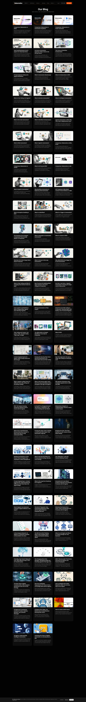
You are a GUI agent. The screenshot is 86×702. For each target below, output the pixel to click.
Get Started (69, 3)
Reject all (66, 699)
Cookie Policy (14, 700)
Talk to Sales (63, 3)
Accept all (71, 699)
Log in (59, 3)
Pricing (48, 3)
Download (43, 3)
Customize (62, 699)
